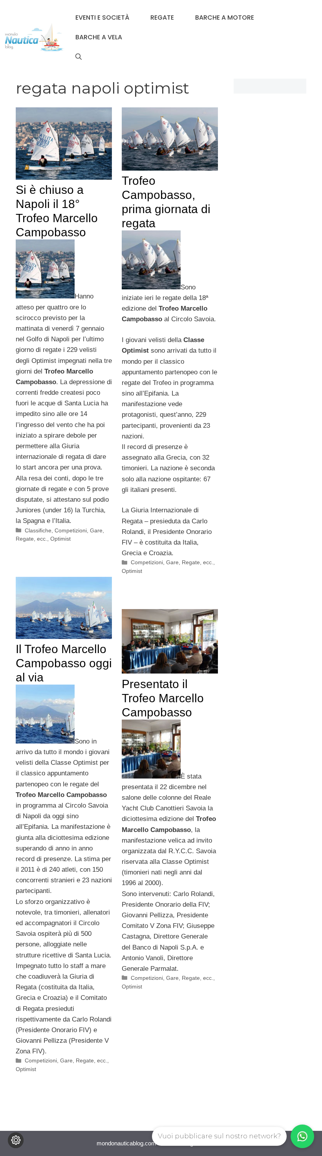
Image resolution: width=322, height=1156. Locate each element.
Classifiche (38, 530)
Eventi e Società (102, 17)
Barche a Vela (98, 37)
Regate (162, 17)
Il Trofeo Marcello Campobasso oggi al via (64, 663)
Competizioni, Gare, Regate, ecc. (172, 562)
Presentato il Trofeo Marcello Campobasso (163, 698)
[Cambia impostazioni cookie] (16, 1140)
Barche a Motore (224, 17)
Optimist (60, 539)
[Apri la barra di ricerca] (78, 57)
